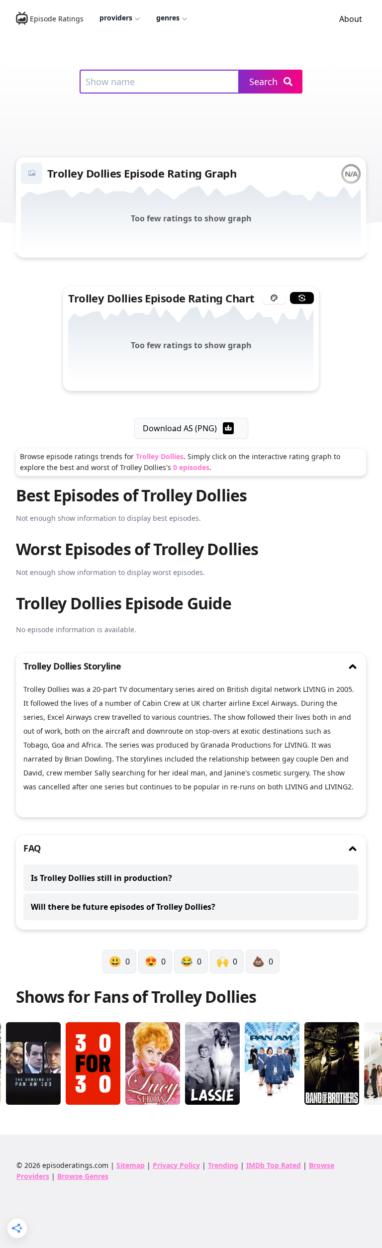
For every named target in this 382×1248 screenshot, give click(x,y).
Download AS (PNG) (180, 428)
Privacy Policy (176, 1165)
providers (115, 17)
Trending (223, 1165)
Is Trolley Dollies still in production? (101, 877)
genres (168, 17)
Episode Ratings (57, 18)
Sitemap (130, 1165)
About (350, 18)
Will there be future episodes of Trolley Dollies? (123, 906)
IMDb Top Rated (273, 1165)
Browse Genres (82, 1176)
